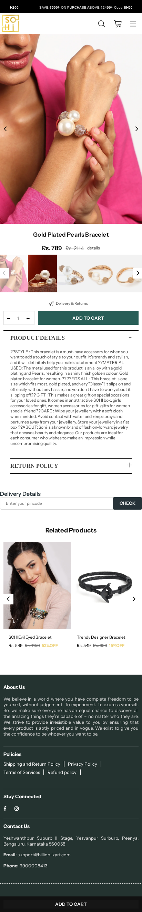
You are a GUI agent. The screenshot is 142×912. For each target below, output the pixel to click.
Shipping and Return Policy (31, 764)
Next (137, 129)
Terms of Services (21, 772)
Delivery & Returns (71, 303)
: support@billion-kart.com (43, 854)
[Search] (101, 23)
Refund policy (62, 772)
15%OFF (116, 645)
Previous (5, 129)
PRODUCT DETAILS (37, 338)
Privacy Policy (82, 764)
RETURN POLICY (34, 466)
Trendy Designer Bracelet (101, 637)
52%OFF (50, 645)
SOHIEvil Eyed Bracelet (30, 637)
